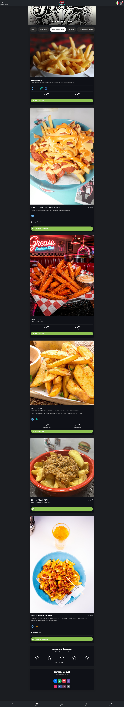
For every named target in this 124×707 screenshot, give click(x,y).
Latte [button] (37, 632)
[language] (117, 3)
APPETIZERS (43, 29)
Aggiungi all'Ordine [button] (42, 228)
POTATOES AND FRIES (58, 29)
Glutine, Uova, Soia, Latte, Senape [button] (44, 222)
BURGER (71, 29)
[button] (62, 2)
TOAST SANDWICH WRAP (86, 29)
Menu (33, 29)
